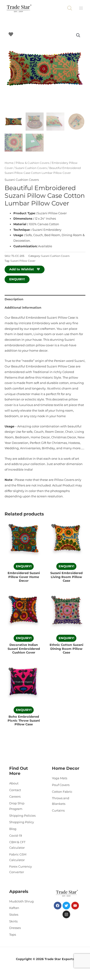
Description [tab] (14, 299)
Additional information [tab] (23, 307)
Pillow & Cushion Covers (32, 163)
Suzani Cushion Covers (31, 168)
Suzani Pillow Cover (22, 260)
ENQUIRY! (17, 279)
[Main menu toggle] (81, 8)
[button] (78, 35)
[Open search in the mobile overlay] (69, 8)
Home (9, 163)
